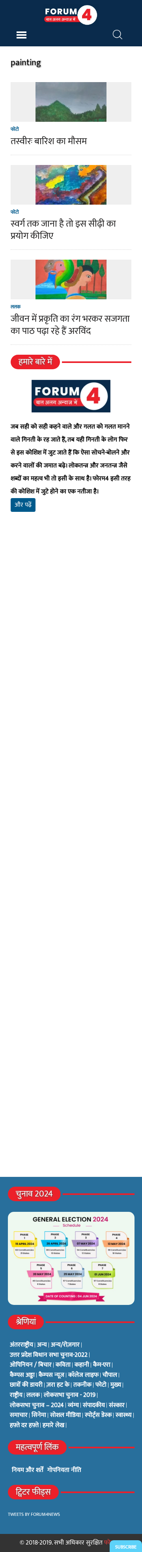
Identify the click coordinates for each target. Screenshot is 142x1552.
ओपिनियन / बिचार (31, 1365)
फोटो (15, 129)
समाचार (19, 1415)
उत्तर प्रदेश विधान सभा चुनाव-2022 (49, 1355)
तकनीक (82, 1385)
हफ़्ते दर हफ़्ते (24, 1425)
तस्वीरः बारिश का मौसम (49, 141)
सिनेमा (39, 1415)
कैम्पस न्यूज (51, 1375)
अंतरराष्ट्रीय (21, 1345)
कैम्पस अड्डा (22, 1375)
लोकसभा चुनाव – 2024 (37, 1405)
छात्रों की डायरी (26, 1385)
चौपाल (110, 1375)
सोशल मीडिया (65, 1415)
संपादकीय (94, 1405)
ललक (16, 307)
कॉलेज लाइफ (83, 1375)
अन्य (42, 1345)
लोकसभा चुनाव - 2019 (69, 1395)
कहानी (82, 1365)
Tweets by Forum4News (34, 1514)
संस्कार (117, 1405)
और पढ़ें (23, 505)
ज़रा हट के (58, 1385)
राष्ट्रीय (16, 1395)
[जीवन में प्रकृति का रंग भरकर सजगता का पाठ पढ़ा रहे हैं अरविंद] (71, 294)
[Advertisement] (71, 626)
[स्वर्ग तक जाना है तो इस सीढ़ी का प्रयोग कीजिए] (71, 199)
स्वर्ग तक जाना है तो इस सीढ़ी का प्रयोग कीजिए (63, 230)
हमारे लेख (53, 1425)
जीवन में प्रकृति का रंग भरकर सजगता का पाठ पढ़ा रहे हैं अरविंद (70, 325)
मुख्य (115, 1385)
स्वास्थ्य (124, 1415)
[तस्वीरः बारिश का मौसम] (71, 117)
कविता (63, 1365)
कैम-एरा (101, 1365)
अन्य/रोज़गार (65, 1345)
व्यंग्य (73, 1405)
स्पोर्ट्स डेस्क (98, 1415)
